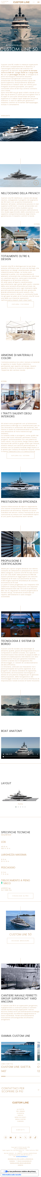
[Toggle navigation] (38, 2)
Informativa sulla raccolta (11, 1175)
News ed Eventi (20, 1117)
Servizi (20, 1115)
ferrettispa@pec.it (22, 1156)
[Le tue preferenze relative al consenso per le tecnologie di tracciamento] (2, 883)
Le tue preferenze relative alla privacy (21, 1171)
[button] (16, 807)
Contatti (20, 1130)
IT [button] (33, 2)
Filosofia (20, 1113)
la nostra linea (5, 2)
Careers (20, 1121)
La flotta (20, 1109)
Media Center (20, 1119)
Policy (20, 1161)
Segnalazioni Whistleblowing (20, 1163)
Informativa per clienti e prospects (20, 1159)
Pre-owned (20, 1111)
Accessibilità (26, 1161)
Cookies (12, 1161)
